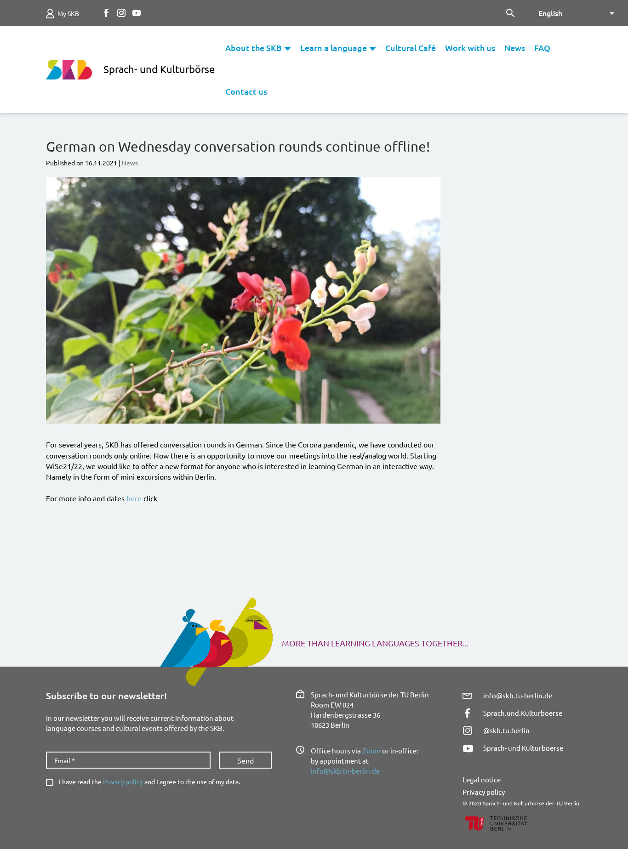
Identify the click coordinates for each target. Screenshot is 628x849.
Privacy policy (123, 781)
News (514, 47)
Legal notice (481, 779)
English (550, 13)
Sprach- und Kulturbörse (159, 69)
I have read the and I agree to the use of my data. (149, 782)
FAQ (542, 47)
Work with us (470, 47)
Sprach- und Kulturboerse (523, 747)
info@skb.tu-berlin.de (345, 770)
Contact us (246, 91)
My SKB (68, 13)
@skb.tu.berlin (506, 730)
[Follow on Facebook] (106, 13)
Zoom (371, 750)
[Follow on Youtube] (136, 13)
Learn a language (333, 47)
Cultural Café (410, 47)
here (134, 498)
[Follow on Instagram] (121, 13)
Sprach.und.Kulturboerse (522, 712)
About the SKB (253, 47)
